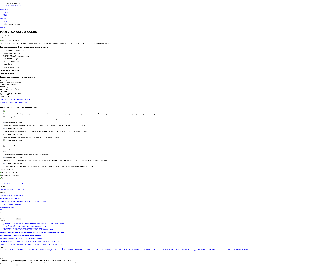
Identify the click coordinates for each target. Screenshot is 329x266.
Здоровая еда (85, 249)
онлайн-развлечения (256, 249)
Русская (154, 249)
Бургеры (35, 249)
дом (225, 249)
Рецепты (5, 14)
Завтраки (78, 249)
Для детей (59, 249)
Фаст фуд (192, 249)
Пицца (135, 249)
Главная (5, 12)
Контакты (6, 15)
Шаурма (200, 249)
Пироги (129, 249)
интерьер (240, 249)
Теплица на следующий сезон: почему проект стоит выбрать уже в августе (25, 226)
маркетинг (245, 249)
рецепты (266, 249)
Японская (216, 249)
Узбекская (184, 249)
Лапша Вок (117, 249)
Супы (171, 249)
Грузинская (42, 249)
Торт (181, 249)
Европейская (69, 249)
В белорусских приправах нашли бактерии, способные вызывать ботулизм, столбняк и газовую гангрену (34, 223)
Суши (177, 249)
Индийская (94, 249)
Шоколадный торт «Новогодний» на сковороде (14, 189)
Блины (29, 249)
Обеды (124, 249)
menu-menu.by (4, 9)
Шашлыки (208, 249)
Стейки (166, 249)
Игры (90, 249)
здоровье (230, 249)
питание (262, 249)
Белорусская (22, 249)
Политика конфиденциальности (12, 5)
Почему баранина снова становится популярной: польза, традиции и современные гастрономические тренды (32, 244)
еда (226, 249)
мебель (250, 249)
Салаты (160, 249)
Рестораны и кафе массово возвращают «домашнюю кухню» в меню (23, 228)
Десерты (49, 249)
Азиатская (4, 249)
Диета (55, 249)
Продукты (140, 249)
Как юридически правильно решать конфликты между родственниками (24, 225)
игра (236, 249)
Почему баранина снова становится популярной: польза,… (17, 99)
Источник (3, 181)
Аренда (14, 249)
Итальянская (101, 249)
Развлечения (147, 249)
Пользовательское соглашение (12, 6)
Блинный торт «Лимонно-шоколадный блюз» (13, 102)
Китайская (109, 249)
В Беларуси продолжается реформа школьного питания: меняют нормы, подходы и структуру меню (29, 241)
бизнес (222, 249)
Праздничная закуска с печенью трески (11, 195)
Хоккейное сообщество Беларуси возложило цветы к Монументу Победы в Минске (28, 229)
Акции (11, 249)
